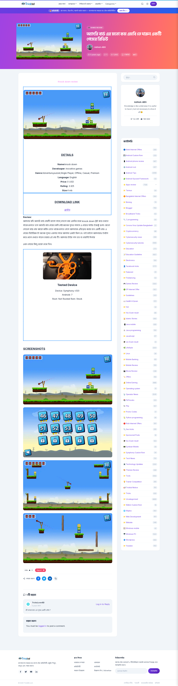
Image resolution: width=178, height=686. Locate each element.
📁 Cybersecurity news (132, 237)
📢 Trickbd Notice (130, 487)
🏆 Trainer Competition (132, 482)
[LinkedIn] (36, 672)
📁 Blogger (127, 208)
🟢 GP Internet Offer (131, 289)
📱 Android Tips (129, 173)
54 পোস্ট (136, 119)
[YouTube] (31, 672)
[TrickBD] (44, 658)
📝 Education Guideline (132, 254)
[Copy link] (56, 578)
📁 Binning (127, 202)
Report (39, 570)
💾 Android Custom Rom (133, 155)
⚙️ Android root (129, 167)
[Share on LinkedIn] (50, 578)
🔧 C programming (130, 220)
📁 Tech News (129, 458)
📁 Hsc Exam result (131, 313)
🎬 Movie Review (130, 371)
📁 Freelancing (129, 278)
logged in (42, 626)
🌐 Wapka (127, 511)
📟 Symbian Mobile (131, 447)
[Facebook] (20, 672)
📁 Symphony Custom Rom (134, 453)
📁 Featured (128, 272)
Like (29, 570)
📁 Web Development (132, 517)
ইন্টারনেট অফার (85, 4)
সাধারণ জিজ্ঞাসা (79, 670)
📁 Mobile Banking (130, 359)
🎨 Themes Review (131, 470)
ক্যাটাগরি (97, 666)
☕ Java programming (132, 330)
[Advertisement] (67, 323)
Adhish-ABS (100, 47)
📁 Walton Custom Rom (132, 505)
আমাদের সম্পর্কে (79, 662)
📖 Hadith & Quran (130, 301)
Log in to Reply (103, 604)
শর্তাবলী (137, 683)
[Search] (142, 4)
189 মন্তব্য (146, 119)
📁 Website (127, 522)
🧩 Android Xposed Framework (136, 179)
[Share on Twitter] (44, 578)
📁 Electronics (129, 260)
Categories (110, 4)
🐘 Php (126, 406)
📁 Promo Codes (130, 412)
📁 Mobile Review (130, 365)
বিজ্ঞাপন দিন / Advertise (102, 670)
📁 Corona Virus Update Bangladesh (138, 225)
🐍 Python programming (133, 417)
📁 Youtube (128, 546)
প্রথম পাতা (62, 4)
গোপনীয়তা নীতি (128, 683)
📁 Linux (126, 353)
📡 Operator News (130, 394)
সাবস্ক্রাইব (154, 671)
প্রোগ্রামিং (98, 4)
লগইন (153, 4)
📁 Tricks (127, 493)
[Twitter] (26, 672)
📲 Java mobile (129, 324)
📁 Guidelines (128, 295)
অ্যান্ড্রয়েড (71, 4)
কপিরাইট (157, 683)
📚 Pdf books (128, 400)
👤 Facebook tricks (131, 266)
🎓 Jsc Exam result (130, 342)
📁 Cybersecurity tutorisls (133, 243)
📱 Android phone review (133, 161)
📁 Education (128, 249)
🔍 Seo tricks (128, 429)
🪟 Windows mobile (131, 528)
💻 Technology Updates (133, 464)
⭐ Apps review (129, 185)
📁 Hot (126, 307)
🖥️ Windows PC (129, 534)
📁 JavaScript (128, 336)
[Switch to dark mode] (147, 4)
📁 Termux (127, 190)
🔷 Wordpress (129, 540)
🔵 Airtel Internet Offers (132, 150)
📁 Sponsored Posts (131, 435)
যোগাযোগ (97, 662)
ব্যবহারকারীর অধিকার (147, 683)
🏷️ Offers (127, 377)
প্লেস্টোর (67, 210)
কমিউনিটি (77, 666)
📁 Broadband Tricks (131, 214)
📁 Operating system (131, 388)
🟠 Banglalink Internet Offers (134, 196)
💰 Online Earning (130, 383)
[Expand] (156, 184)
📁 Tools (126, 476)
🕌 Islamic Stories (130, 318)
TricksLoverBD (38, 603)
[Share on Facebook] (38, 578)
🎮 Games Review (95, 28)
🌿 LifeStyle (128, 348)
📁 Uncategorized (130, 499)
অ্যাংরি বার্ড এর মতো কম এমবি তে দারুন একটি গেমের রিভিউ (124, 36)
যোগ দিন (122, 11)
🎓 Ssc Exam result (130, 441)
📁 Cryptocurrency (131, 231)
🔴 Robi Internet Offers (132, 423)
